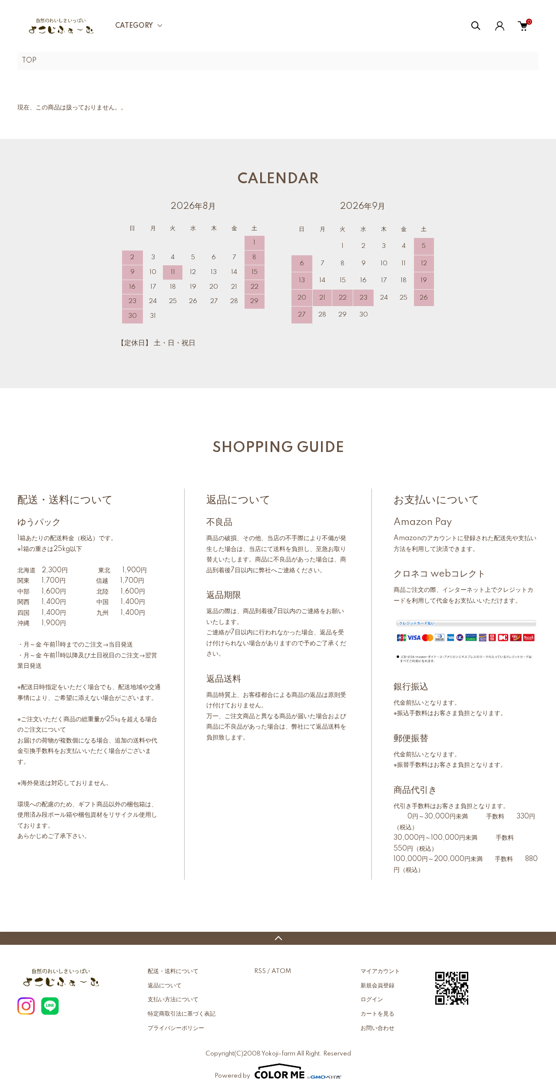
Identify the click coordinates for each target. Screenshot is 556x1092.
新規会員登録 (377, 986)
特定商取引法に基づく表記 (181, 1014)
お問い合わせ (377, 1028)
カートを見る (377, 1014)
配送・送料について (173, 971)
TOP (29, 60)
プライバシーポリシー (176, 1028)
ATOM (281, 971)
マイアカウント (380, 971)
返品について (165, 986)
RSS (260, 971)
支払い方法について (173, 999)
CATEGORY (134, 26)
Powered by (232, 1076)
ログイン (372, 999)
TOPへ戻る (278, 938)
